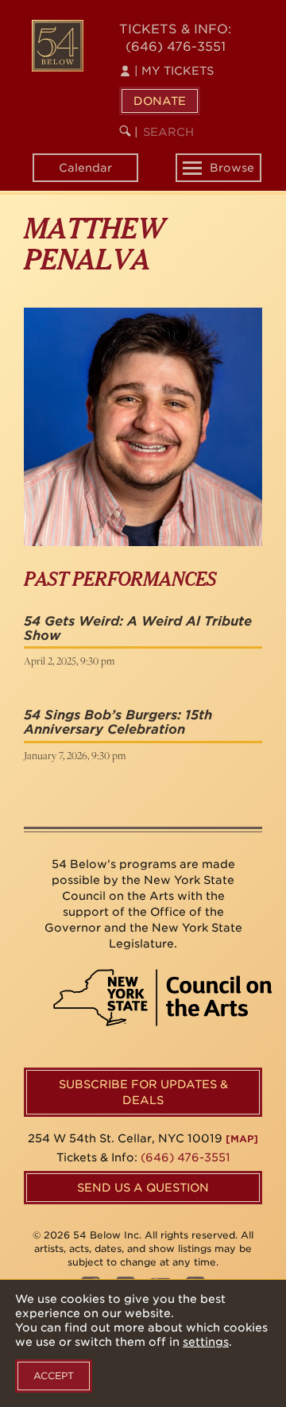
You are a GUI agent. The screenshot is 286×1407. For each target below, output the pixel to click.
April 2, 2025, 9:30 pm (69, 660)
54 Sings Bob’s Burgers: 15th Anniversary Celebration (118, 722)
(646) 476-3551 (176, 46)
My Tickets (174, 70)
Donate (159, 101)
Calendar (85, 167)
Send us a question (143, 1187)
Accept (53, 1376)
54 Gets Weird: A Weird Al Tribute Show (138, 628)
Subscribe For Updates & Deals (143, 1092)
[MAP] (242, 1139)
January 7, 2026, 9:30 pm (75, 755)
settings (206, 1341)
